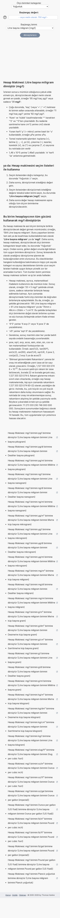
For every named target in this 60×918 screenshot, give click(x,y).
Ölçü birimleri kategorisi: (29, 3)
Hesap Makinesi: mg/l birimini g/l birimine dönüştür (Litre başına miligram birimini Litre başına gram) (30, 658)
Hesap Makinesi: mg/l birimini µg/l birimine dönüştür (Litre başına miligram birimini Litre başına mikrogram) (30, 533)
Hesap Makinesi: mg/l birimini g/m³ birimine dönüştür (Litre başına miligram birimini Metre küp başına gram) (31, 616)
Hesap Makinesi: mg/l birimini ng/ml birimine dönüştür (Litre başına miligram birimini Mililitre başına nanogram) (31, 506)
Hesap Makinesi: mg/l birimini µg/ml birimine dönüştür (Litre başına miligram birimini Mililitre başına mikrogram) (31, 561)
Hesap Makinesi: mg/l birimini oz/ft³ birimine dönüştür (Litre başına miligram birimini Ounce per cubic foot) (31, 781)
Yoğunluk (24, 178)
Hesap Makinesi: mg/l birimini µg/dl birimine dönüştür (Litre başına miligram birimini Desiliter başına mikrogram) (30, 547)
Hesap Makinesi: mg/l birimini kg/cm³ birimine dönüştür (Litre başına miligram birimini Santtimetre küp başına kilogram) (31, 726)
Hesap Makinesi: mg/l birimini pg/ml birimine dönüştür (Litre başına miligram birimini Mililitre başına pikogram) (31, 465)
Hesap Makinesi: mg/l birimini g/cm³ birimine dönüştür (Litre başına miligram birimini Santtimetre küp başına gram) (30, 644)
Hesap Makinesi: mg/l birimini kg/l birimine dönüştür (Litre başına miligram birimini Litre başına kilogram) (30, 740)
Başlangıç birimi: (29, 24)
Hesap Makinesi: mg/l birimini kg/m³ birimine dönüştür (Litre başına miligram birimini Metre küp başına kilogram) (31, 699)
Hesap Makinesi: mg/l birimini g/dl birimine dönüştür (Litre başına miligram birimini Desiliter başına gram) (29, 671)
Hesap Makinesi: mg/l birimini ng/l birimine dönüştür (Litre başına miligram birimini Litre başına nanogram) (30, 478)
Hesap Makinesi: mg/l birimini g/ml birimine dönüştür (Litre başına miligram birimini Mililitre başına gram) (31, 685)
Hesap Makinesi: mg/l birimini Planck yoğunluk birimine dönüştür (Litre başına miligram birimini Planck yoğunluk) (31, 878)
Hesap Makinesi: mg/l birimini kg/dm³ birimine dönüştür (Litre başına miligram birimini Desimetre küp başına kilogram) (31, 713)
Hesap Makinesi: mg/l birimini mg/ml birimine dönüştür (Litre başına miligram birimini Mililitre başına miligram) (31, 602)
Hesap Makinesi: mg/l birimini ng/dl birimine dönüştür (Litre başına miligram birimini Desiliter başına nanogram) (30, 492)
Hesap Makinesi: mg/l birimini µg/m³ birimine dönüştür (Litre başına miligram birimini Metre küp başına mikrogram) (31, 520)
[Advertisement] (30, 59)
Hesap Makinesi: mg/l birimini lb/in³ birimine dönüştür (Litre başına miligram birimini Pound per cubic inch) (31, 823)
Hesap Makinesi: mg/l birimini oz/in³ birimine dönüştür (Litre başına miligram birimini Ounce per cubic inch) (31, 768)
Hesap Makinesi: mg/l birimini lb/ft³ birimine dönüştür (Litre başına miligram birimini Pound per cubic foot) (31, 837)
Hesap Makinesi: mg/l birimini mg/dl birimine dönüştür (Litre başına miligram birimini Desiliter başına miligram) (30, 589)
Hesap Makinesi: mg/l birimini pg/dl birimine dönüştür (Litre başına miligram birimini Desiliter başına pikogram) (30, 451)
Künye (8, 895)
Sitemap (22, 895)
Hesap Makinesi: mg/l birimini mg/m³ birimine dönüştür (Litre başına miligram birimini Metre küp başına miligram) (31, 575)
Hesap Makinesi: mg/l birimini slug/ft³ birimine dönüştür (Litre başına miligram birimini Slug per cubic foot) (31, 754)
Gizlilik (15, 895)
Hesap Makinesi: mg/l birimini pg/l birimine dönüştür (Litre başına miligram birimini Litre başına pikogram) (30, 437)
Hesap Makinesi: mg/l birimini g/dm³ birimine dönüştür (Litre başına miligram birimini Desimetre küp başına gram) (30, 630)
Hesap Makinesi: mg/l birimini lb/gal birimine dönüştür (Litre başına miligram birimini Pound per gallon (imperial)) (31, 850)
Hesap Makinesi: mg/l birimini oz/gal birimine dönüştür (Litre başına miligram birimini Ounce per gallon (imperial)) (31, 795)
